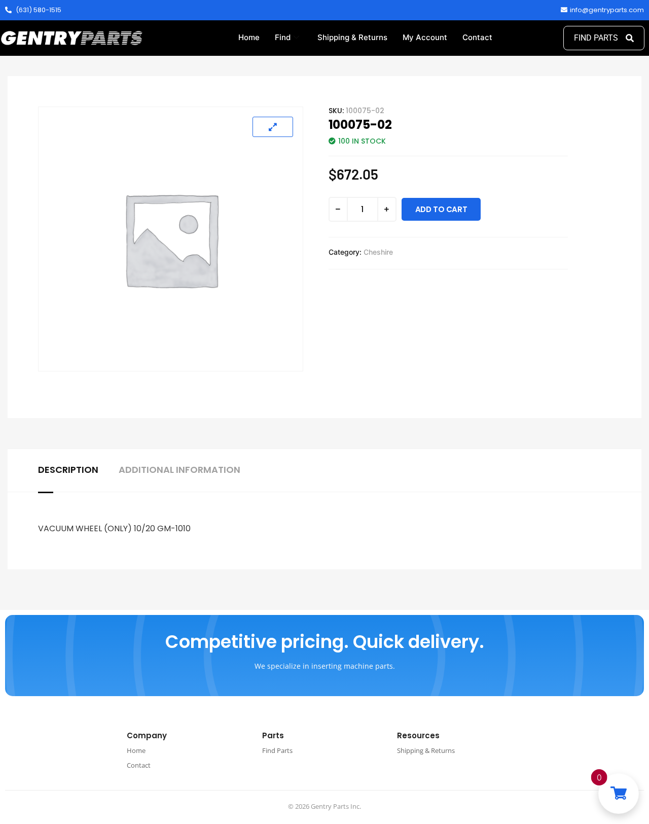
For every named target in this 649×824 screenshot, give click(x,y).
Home (249, 37)
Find (283, 37)
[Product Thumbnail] (273, 127)
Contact (477, 37)
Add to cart (441, 209)
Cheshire (378, 252)
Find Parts (277, 750)
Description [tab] (68, 469)
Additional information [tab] (179, 469)
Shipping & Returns (352, 37)
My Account (425, 37)
